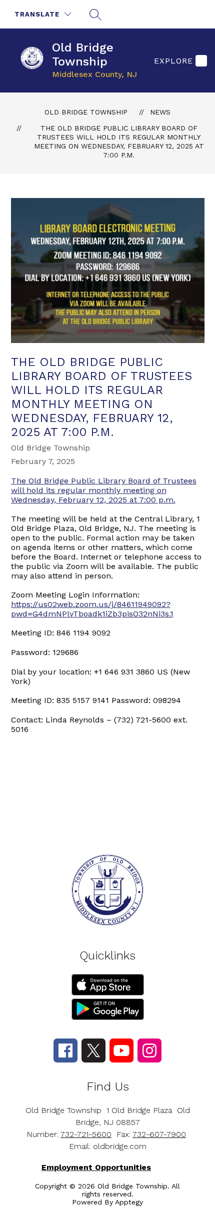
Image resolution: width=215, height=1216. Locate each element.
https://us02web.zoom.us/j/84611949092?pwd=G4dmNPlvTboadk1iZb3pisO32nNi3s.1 (92, 609)
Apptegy (129, 1202)
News (160, 112)
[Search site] (96, 14)
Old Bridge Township (86, 112)
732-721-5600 (86, 1134)
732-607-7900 (159, 1134)
